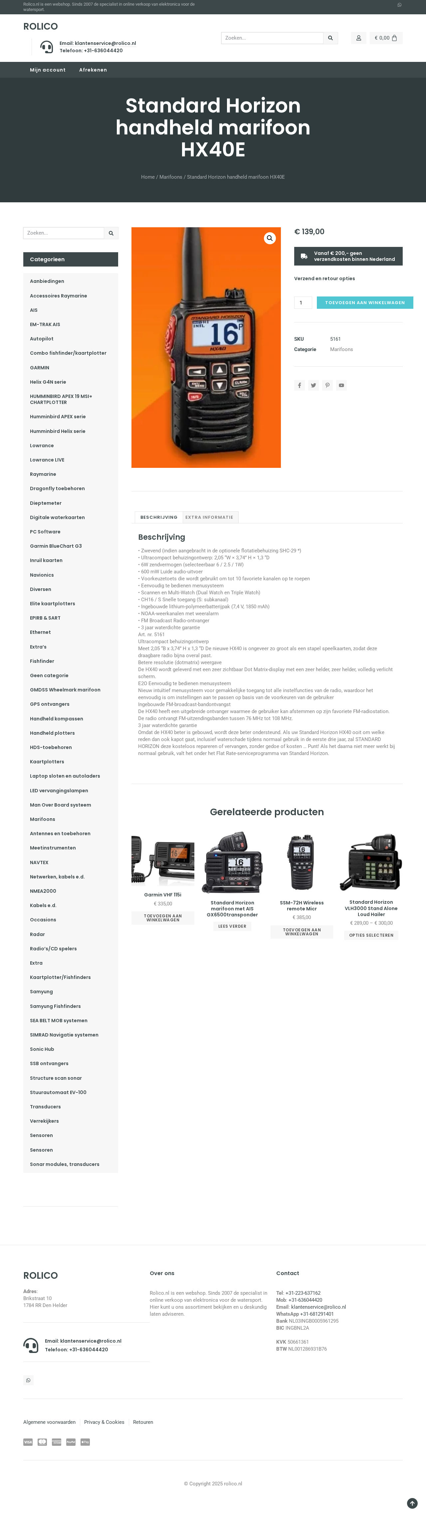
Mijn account (48, 70)
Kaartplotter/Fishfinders (60, 977)
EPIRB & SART (45, 618)
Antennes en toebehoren (60, 833)
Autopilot (42, 338)
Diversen (40, 589)
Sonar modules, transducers (65, 1164)
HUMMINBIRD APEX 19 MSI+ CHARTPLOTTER (61, 399)
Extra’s (38, 647)
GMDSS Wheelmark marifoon (65, 689)
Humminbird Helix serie (58, 431)
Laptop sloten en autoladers (65, 776)
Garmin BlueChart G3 (56, 546)
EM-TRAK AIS (45, 324)
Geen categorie (49, 675)
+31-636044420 (305, 1300)
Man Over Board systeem (60, 805)
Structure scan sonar (56, 1078)
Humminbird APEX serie (58, 416)
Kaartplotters (47, 761)
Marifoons (170, 177)
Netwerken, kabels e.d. (57, 876)
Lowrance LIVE (47, 460)
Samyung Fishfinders (55, 1006)
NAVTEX (39, 862)
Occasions (43, 919)
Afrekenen (93, 70)
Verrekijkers (44, 1121)
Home (148, 177)
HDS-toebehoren (51, 747)
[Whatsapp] (399, 5)
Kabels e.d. (43, 905)
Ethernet (40, 632)
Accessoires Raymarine (58, 295)
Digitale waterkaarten (57, 517)
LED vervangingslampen (59, 790)
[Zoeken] (330, 38)
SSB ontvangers (49, 1063)
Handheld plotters (52, 733)
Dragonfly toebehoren (57, 488)
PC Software (45, 531)
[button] (270, 238)
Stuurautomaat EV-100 (58, 1092)
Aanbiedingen (47, 281)
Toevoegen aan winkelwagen (365, 302)
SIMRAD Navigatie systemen (64, 1035)
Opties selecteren (371, 935)
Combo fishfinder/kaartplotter (68, 353)
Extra (36, 963)
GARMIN (39, 367)
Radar (37, 934)
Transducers (45, 1106)
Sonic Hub (42, 1049)
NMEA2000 (43, 891)
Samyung (41, 991)
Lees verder (232, 926)
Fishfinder (42, 661)
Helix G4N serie (48, 382)
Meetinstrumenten (53, 848)
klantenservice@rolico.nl (318, 1307)
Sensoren (41, 1135)
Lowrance (42, 445)
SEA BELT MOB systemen (59, 1020)
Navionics (42, 575)
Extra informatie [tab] (209, 517)
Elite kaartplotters (52, 603)
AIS (34, 310)
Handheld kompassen (56, 718)
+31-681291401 (317, 1314)
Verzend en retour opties (324, 278)
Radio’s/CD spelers (53, 948)
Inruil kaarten (46, 560)
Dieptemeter (46, 503)
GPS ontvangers (50, 704)
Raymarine (43, 474)
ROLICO (40, 26)
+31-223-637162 (303, 1293)
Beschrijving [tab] (159, 517)
